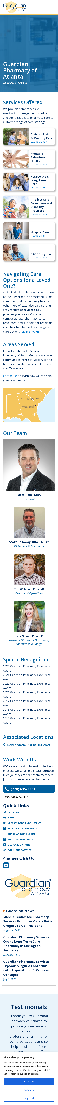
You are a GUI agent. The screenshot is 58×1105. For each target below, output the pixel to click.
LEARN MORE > (39, 141)
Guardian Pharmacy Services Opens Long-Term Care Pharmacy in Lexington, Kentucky (26, 943)
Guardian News (20, 911)
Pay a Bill (13, 812)
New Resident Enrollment (24, 823)
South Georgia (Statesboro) (28, 744)
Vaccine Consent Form (22, 828)
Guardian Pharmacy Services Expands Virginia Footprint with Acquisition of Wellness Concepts (26, 968)
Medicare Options (18, 844)
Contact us (10, 376)
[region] (29, 1078)
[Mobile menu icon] (51, 7)
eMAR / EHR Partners (20, 850)
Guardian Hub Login (20, 839)
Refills (11, 817)
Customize (29, 1089)
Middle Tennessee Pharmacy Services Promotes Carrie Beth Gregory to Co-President (27, 921)
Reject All (29, 1098)
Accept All (29, 1081)
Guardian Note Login (21, 833)
